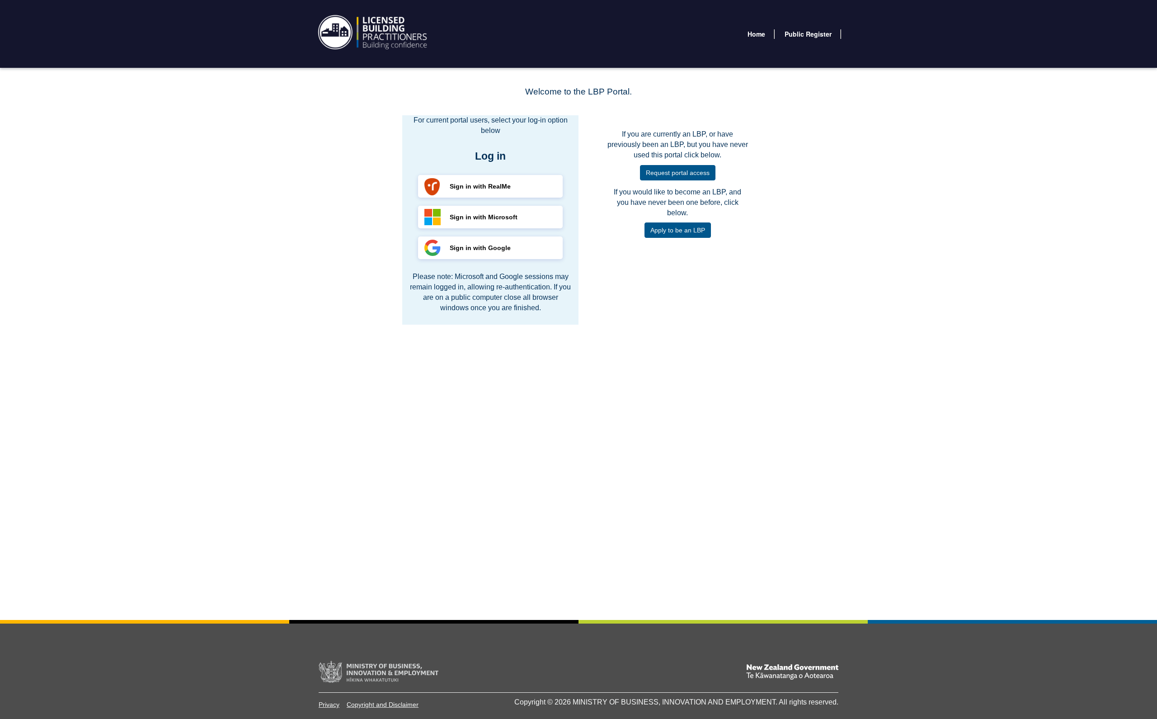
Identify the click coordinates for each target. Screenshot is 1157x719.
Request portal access (678, 172)
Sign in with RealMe (480, 186)
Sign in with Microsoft (483, 217)
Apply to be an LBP (677, 230)
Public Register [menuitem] (808, 33)
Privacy (329, 704)
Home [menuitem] (756, 33)
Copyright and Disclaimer (383, 704)
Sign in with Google (480, 247)
